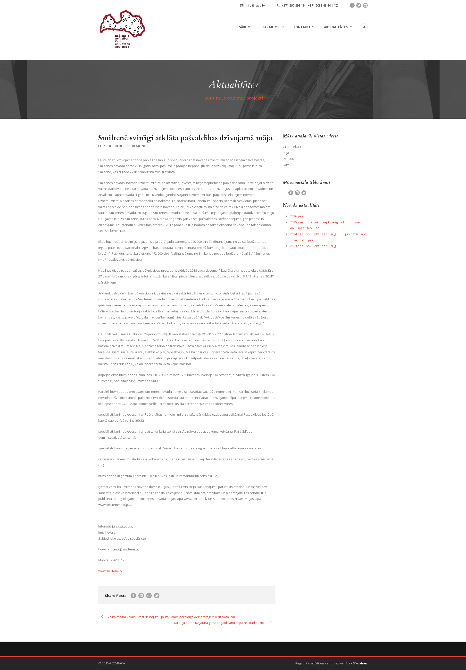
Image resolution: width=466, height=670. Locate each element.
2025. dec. (297, 222)
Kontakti (301, 27)
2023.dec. (297, 246)
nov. (310, 222)
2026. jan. (297, 216)
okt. (317, 222)
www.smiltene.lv (110, 571)
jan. (317, 228)
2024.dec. (297, 234)
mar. (301, 228)
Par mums (270, 27)
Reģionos (140, 146)
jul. (341, 234)
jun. (349, 222)
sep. (325, 234)
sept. (326, 222)
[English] (336, 5)
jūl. (343, 222)
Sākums (245, 27)
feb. (310, 228)
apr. (293, 228)
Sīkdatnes (360, 663)
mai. (357, 222)
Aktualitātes (336, 27)
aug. (335, 222)
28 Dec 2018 (112, 146)
